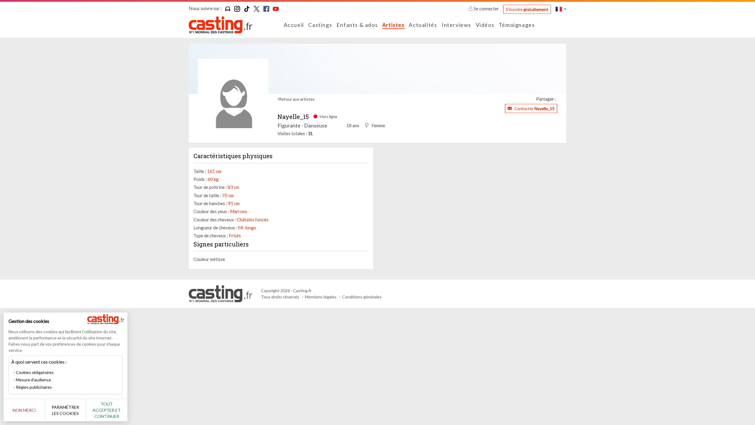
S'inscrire (527, 9)
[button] (561, 9)
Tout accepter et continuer (107, 410)
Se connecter (486, 8)
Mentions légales (321, 296)
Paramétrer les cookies (65, 410)
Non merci (24, 410)
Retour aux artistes (297, 99)
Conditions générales (362, 296)
